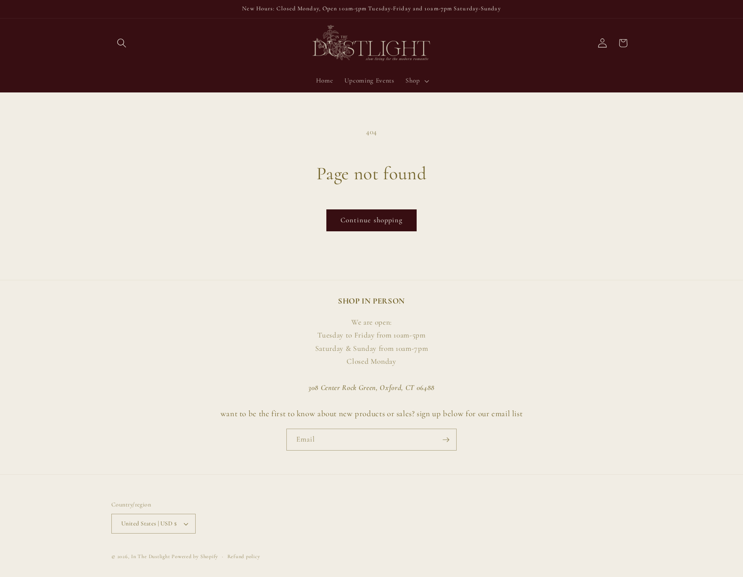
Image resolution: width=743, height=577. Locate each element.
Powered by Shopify (195, 556)
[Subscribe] (446, 440)
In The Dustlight (150, 556)
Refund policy (243, 556)
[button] (121, 43)
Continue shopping (372, 220)
